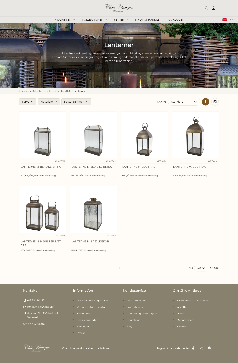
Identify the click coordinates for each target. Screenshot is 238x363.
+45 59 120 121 (35, 300)
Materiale (47, 101)
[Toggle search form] (206, 8)
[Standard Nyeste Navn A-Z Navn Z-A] (184, 101)
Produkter (62, 19)
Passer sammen (74, 101)
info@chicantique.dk (40, 307)
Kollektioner (92, 19)
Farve (25, 101)
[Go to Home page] (119, 8)
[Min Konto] (213, 8)
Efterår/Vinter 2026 (59, 91)
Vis (191, 267)
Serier (119, 19)
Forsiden (24, 91)
